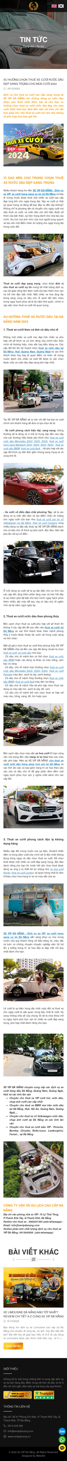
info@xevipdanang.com (20, 1431)
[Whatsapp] (62, 1439)
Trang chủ (28, 46)
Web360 (40, 1455)
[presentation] (13, 1259)
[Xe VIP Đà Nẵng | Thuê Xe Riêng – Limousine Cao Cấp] (33, 6)
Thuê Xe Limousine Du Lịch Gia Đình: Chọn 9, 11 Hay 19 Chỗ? (30, 1314)
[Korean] (61, 6)
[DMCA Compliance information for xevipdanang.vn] (17, 1395)
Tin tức (40, 46)
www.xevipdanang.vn (19, 1436)
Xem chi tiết (13, 1342)
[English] (54, 6)
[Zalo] (62, 1431)
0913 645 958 (15, 1425)
